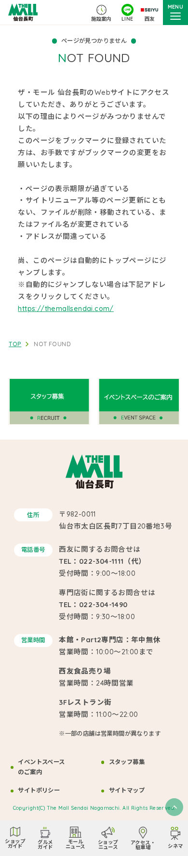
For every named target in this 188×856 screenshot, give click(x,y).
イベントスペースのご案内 (41, 767)
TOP (15, 344)
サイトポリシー (39, 790)
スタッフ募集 (127, 761)
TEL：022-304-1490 (93, 604)
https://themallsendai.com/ (65, 308)
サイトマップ (127, 790)
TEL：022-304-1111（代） (102, 561)
